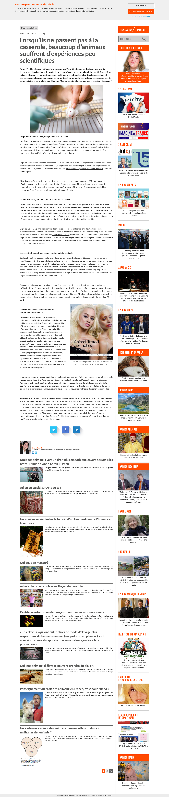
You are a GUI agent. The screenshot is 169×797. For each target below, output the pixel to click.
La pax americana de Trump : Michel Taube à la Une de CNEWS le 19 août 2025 (133, 746)
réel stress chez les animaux (85, 401)
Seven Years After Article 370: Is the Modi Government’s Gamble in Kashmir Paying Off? (133, 418)
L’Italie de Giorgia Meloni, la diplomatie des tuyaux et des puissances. (133, 785)
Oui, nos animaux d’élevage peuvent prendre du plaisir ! (57, 666)
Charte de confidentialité (99, 795)
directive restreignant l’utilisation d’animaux (84, 169)
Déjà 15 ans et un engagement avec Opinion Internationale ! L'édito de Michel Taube (133, 173)
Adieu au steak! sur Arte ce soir (40, 488)
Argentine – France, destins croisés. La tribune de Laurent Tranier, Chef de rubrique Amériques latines (134, 622)
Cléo (38, 448)
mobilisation (25, 416)
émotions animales (31, 204)
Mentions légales (81, 795)
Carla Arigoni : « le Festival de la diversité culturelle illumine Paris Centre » (133, 540)
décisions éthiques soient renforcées (73, 386)
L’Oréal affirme (31, 181)
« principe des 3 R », (61, 235)
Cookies (110, 795)
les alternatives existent (33, 258)
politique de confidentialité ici (80, 11)
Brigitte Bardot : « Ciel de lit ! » (133, 706)
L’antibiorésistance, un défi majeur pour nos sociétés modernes (62, 612)
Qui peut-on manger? (34, 563)
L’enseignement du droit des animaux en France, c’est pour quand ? (64, 689)
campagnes (54, 344)
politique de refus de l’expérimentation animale (40, 323)
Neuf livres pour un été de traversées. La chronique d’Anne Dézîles (133, 213)
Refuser (141, 6)
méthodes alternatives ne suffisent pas (72, 285)
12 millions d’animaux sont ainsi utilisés (90, 187)
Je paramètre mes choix (141, 16)
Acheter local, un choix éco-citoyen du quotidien (52, 586)
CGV (89, 795)
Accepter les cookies (141, 12)
